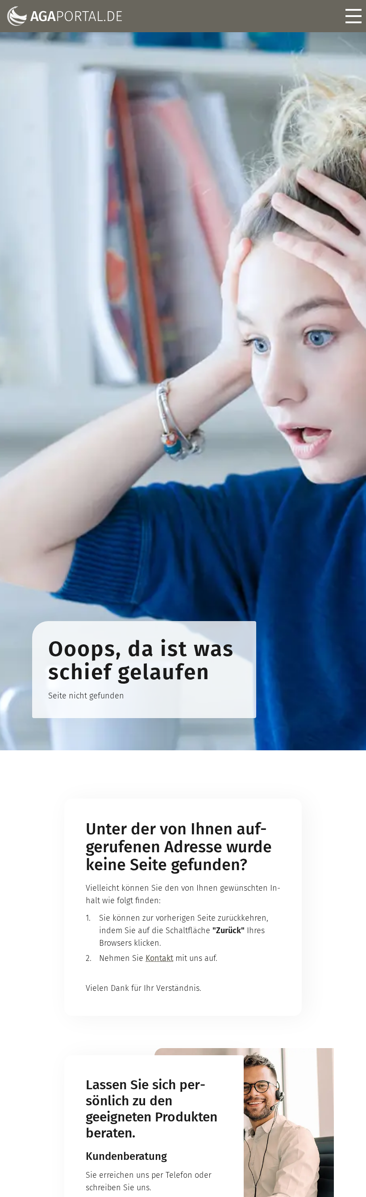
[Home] (65, 16)
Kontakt (159, 958)
